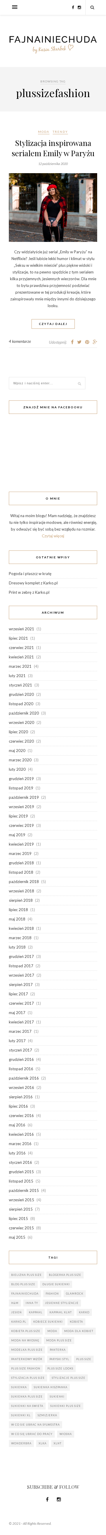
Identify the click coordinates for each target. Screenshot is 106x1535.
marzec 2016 (20, 1143)
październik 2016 (24, 1078)
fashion (52, 1293)
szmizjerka (47, 1415)
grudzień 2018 (21, 863)
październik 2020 (24, 713)
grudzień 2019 (21, 778)
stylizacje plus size (68, 1377)
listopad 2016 (21, 1068)
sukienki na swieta (27, 1405)
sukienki (57, 1396)
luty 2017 (17, 1040)
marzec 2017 (20, 1031)
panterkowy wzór (26, 1359)
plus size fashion (25, 1368)
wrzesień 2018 (21, 891)
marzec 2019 (20, 853)
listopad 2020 (21, 703)
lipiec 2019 (18, 816)
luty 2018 (17, 947)
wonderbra (21, 1443)
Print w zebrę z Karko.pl (29, 592)
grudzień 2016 (21, 1059)
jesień (16, 1312)
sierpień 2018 (21, 900)
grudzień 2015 (21, 1171)
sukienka (19, 1387)
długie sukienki (56, 1284)
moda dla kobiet (78, 1331)
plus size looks (60, 1368)
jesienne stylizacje (62, 1303)
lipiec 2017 (18, 994)
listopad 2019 (21, 788)
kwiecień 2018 (21, 928)
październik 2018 (24, 881)
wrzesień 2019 (21, 806)
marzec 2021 (20, 666)
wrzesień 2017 (21, 975)
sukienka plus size (27, 1396)
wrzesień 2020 (21, 722)
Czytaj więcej (53, 536)
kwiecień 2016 (21, 1134)
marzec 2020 (20, 760)
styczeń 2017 (20, 1050)
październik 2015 (24, 1190)
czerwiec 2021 (21, 647)
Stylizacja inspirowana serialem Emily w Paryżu (53, 148)
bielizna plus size (26, 1274)
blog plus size (23, 1284)
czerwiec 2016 (21, 1115)
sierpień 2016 (21, 1097)
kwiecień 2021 (21, 657)
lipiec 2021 (18, 638)
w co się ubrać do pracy (31, 1434)
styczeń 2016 (20, 1162)
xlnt (58, 1443)
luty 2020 (17, 769)
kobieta (76, 1321)
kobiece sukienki (48, 1321)
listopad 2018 (21, 872)
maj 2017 (17, 1012)
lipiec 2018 (18, 909)
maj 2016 (17, 1125)
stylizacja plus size (28, 1377)
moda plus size (59, 1340)
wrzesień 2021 (21, 629)
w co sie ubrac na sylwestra (35, 1424)
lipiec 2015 (18, 1218)
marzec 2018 (20, 937)
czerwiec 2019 (21, 825)
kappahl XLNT (60, 1312)
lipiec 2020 (18, 731)
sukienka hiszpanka (50, 1387)
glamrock (74, 1293)
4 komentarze (20, 341)
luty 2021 (17, 675)
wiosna (65, 1434)
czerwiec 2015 (21, 1228)
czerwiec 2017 (21, 1003)
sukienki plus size (65, 1405)
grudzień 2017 (21, 956)
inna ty (32, 1303)
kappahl (35, 1312)
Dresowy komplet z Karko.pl (33, 583)
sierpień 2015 (21, 1209)
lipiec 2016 (18, 1106)
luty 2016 (17, 1153)
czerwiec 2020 (21, 741)
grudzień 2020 (21, 694)
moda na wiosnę (25, 1340)
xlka (43, 1443)
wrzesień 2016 (21, 1087)
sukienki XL (21, 1415)
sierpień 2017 (21, 984)
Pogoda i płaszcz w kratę (30, 573)
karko (84, 1312)
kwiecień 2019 (21, 844)
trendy (60, 131)
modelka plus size (27, 1349)
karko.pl (18, 1321)
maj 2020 (17, 750)
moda (43, 131)
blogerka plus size (65, 1274)
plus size (83, 1359)
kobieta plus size (25, 1331)
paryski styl (59, 1359)
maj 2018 (17, 919)
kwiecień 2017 (21, 1022)
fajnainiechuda (25, 1293)
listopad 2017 (21, 965)
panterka (58, 1349)
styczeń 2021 (20, 685)
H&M (15, 1303)
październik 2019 (24, 797)
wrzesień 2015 (21, 1199)
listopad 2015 (21, 1181)
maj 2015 (17, 1237)
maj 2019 (17, 834)
